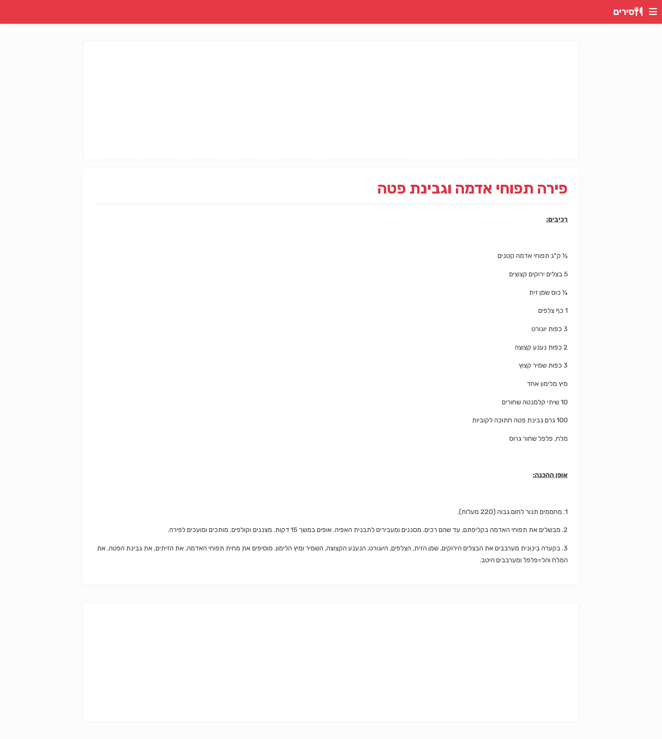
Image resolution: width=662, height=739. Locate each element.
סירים (623, 12)
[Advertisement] (331, 100)
